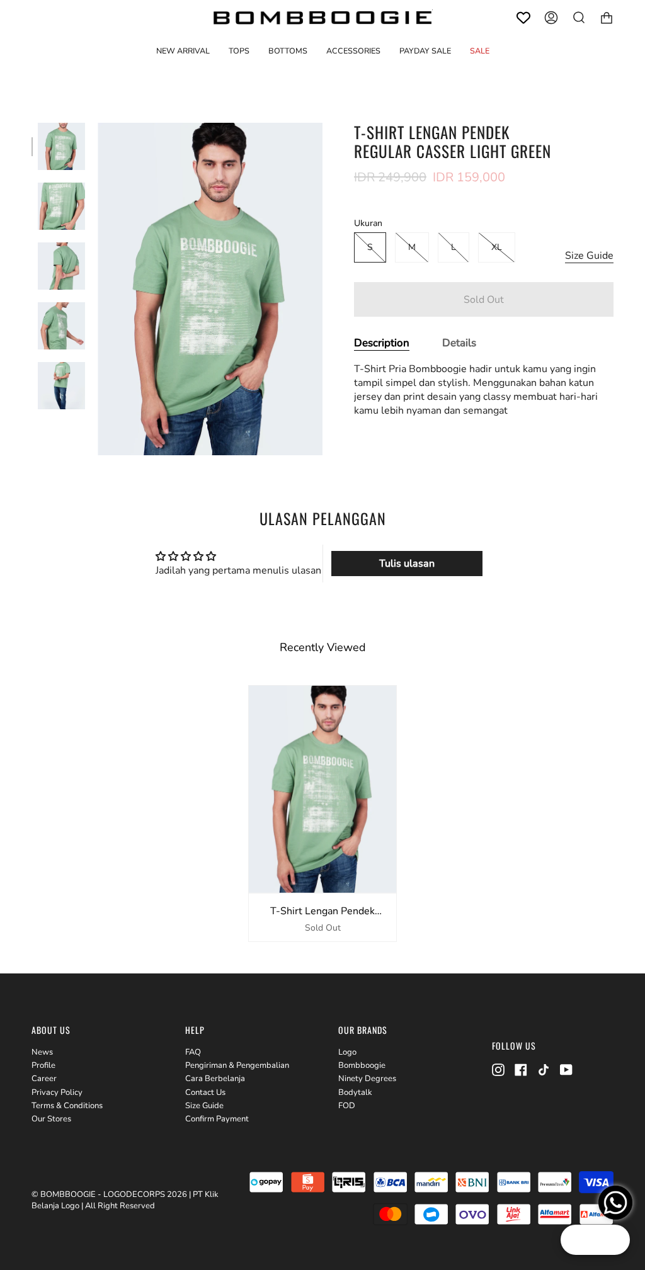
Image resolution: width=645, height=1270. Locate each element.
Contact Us (205, 1092)
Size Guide (589, 256)
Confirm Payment (217, 1119)
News (42, 1052)
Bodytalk (355, 1092)
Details (459, 343)
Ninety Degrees (367, 1078)
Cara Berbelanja (215, 1078)
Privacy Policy (57, 1092)
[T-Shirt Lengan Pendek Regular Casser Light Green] (61, 146)
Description (381, 343)
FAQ (193, 1052)
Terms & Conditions (67, 1105)
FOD (346, 1105)
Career (44, 1078)
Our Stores (51, 1119)
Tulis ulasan (407, 563)
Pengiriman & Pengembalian (237, 1065)
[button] (239, 50)
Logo (347, 1052)
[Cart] (606, 17)
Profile (43, 1065)
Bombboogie (361, 1065)
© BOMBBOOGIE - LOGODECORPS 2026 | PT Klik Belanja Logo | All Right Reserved (125, 1200)
